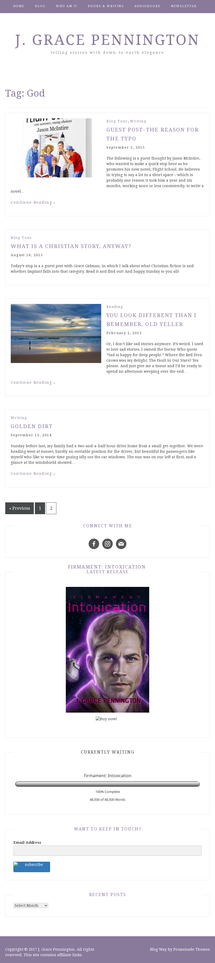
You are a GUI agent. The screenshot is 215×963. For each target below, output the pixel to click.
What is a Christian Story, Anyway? (71, 246)
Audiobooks (147, 6)
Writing (138, 121)
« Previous (19, 508)
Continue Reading (33, 202)
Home (18, 6)
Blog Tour (117, 121)
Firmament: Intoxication (107, 567)
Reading (114, 307)
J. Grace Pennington (107, 39)
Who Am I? (66, 6)
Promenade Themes (191, 949)
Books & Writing (106, 6)
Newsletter (184, 6)
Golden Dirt (32, 426)
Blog (40, 6)
